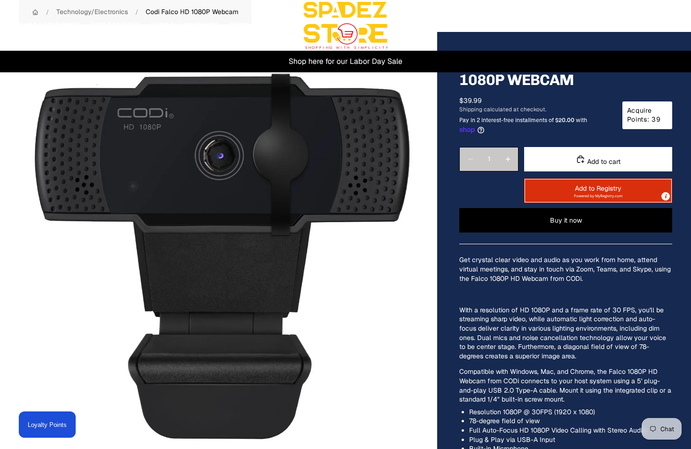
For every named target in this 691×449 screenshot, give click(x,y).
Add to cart (602, 161)
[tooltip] (665, 196)
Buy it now (566, 220)
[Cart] (662, 25)
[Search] (621, 25)
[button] (598, 190)
